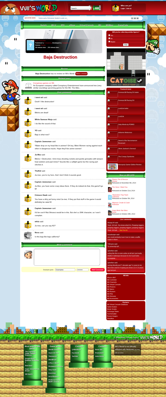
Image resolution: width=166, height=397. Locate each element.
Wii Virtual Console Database (117, 304)
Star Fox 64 (123, 230)
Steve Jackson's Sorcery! (127, 148)
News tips (98, 349)
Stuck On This (54, 353)
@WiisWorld (76, 349)
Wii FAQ (110, 294)
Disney (114, 181)
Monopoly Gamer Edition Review (129, 165)
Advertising (99, 356)
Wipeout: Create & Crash (121, 203)
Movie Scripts (112, 309)
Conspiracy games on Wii (43, 83)
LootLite (121, 116)
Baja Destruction (40, 40)
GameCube (123, 25)
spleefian (111, 251)
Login (123, 8)
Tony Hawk (53, 370)
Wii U (53, 25)
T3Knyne (111, 244)
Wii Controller (112, 280)
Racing (43, 45)
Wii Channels (112, 282)
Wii (99, 25)
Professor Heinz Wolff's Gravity (54, 381)
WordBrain (52, 360)
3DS (63, 25)
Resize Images (112, 316)
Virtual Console (87, 25)
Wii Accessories (112, 298)
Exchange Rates (113, 311)
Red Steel (28, 366)
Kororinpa (52, 373)
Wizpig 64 (111, 223)
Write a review (81, 74)
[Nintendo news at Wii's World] (38, 8)
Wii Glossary (111, 296)
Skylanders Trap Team (120, 195)
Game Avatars (112, 307)
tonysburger (112, 234)
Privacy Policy (132, 337)
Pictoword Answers (56, 366)
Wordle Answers (55, 349)
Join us (129, 8)
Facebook (75, 353)
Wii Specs (110, 289)
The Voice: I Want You (119, 187)
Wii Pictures (111, 287)
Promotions (99, 353)
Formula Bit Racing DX (126, 100)
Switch (43, 25)
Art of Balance (54, 376)
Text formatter (112, 314)
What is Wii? (111, 277)
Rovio (114, 212)
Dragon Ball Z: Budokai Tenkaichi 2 (32, 360)
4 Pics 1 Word (54, 363)
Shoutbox (110, 318)
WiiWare (109, 25)
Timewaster (53, 356)
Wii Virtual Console (114, 284)
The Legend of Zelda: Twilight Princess (30, 353)
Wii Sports (29, 374)
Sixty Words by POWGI (126, 124)
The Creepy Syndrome (126, 157)
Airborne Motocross (125, 132)
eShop (72, 25)
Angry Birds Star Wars (120, 210)
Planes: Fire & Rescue (120, 179)
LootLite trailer (123, 108)
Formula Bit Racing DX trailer (128, 92)
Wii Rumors (111, 291)
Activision (115, 197)
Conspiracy (48, 43)
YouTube (75, 356)
